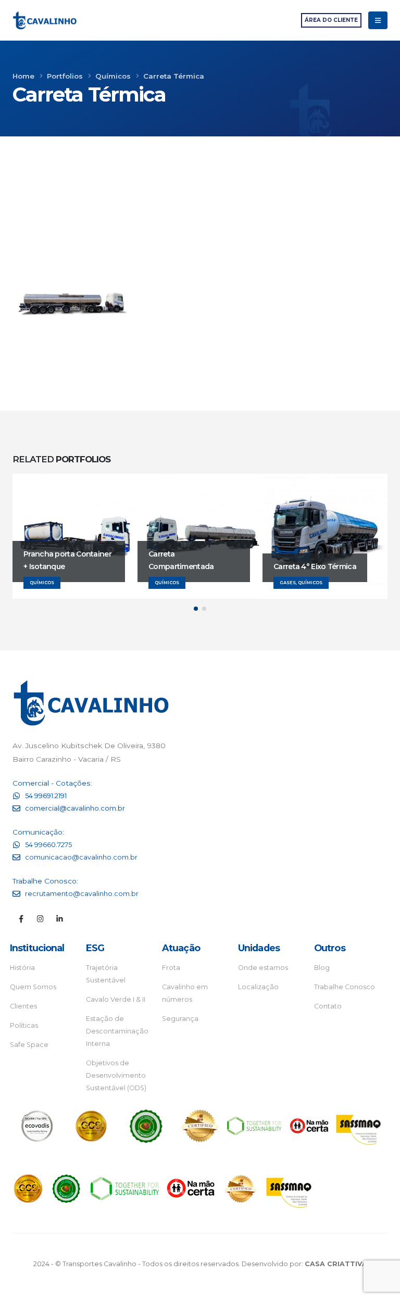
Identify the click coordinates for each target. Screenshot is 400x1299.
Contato (328, 1006)
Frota (171, 968)
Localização (258, 987)
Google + (234, 271)
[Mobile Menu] (378, 20)
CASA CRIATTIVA (336, 1264)
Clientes (23, 1006)
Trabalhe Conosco (344, 987)
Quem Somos (33, 987)
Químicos (372, 250)
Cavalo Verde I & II (115, 999)
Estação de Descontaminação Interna (117, 1031)
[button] (196, 608)
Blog (322, 968)
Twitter (196, 271)
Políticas (24, 1025)
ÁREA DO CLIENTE (331, 20)
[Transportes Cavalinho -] (44, 20)
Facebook (177, 271)
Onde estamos (263, 968)
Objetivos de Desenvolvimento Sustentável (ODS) (116, 1075)
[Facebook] (21, 918)
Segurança (180, 1019)
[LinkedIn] (59, 918)
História (22, 968)
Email (252, 271)
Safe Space (29, 1045)
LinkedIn (215, 271)
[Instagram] (40, 918)
